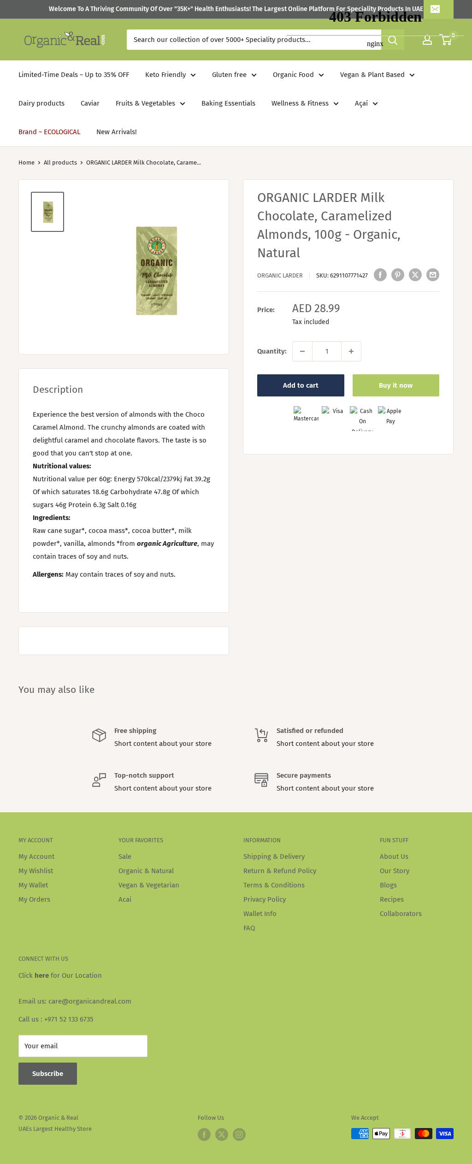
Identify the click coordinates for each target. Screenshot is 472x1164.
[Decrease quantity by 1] (302, 351)
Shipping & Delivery (274, 856)
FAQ (249, 928)
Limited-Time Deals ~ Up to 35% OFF (73, 75)
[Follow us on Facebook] (204, 1134)
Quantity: (272, 351)
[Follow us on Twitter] (221, 1134)
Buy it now (396, 385)
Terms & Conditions (274, 885)
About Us (394, 856)
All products (60, 162)
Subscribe (47, 1073)
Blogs (388, 885)
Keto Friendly (165, 75)
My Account (36, 856)
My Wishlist (35, 871)
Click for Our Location (60, 975)
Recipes (392, 899)
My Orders (34, 899)
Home (26, 162)
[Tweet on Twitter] (415, 274)
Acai (124, 899)
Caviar (90, 103)
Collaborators (401, 914)
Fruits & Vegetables (145, 103)
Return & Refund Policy (279, 871)
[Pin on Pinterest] (397, 274)
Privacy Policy (264, 899)
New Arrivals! (116, 132)
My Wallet (33, 885)
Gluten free (229, 75)
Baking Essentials (228, 103)
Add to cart (301, 385)
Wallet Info (260, 914)
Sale (124, 856)
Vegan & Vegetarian (148, 885)
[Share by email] (432, 274)
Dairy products (41, 103)
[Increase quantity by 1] (351, 351)
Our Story (394, 871)
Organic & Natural (146, 871)
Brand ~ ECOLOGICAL (49, 132)
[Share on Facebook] (380, 274)
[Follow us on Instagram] (239, 1134)
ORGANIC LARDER (280, 275)
